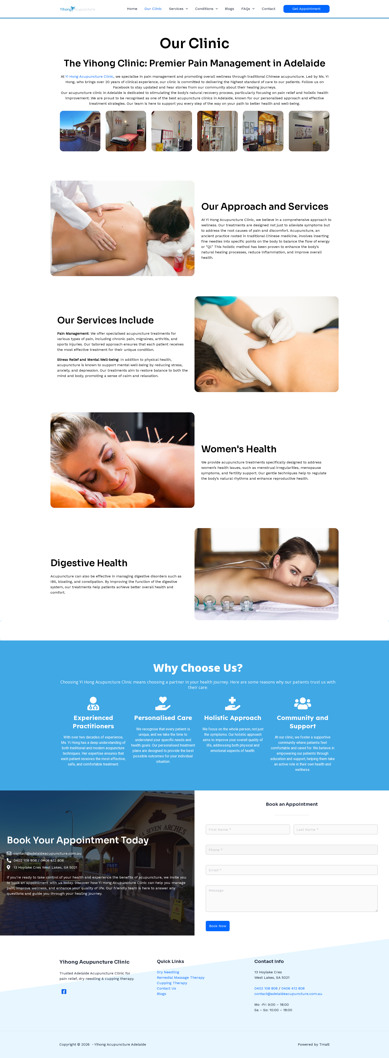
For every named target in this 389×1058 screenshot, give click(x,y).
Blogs (229, 9)
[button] (185, 9)
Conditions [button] (204, 9)
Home (132, 9)
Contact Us (166, 988)
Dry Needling (168, 972)
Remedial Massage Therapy (180, 977)
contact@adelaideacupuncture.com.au (288, 994)
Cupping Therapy (172, 983)
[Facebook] (63, 991)
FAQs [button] (245, 9)
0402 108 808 (266, 988)
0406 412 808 (293, 988)
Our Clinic (153, 9)
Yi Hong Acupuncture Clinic (89, 76)
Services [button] (176, 9)
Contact (268, 9)
